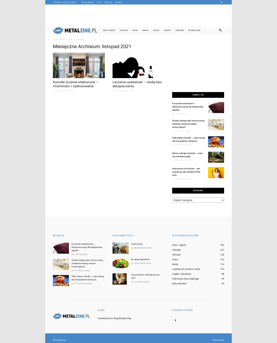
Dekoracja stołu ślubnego (185, 278)
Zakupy (167, 30)
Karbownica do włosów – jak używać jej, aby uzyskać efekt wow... (186, 171)
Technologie (194, 30)
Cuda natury (137, 244)
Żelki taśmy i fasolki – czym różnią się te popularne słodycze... (87, 278)
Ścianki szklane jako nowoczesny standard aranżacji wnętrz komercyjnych (188, 123)
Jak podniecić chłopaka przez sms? (145, 276)
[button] (220, 30)
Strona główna (88, 2)
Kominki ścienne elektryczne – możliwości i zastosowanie (75, 84)
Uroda (156, 30)
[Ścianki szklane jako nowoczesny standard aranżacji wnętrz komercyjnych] (216, 124)
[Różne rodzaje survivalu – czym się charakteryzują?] (216, 157)
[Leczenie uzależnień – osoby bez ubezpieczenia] (138, 65)
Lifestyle (124, 30)
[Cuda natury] (121, 248)
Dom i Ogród (109, 30)
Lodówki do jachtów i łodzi (186, 269)
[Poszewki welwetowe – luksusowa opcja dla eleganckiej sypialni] (216, 107)
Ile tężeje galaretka (140, 259)
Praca (146, 30)
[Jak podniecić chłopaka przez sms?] (120, 279)
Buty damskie (179, 283)
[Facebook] (221, 2)
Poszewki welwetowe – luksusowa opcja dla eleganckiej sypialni (187, 106)
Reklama (108, 2)
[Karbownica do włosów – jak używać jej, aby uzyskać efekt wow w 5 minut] (216, 172)
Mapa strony (218, 340)
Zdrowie (179, 30)
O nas (99, 2)
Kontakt (118, 2)
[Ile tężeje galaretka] (121, 263)
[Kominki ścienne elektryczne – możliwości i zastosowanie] (79, 65)
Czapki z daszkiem (181, 273)
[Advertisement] (138, 15)
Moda (135, 30)
